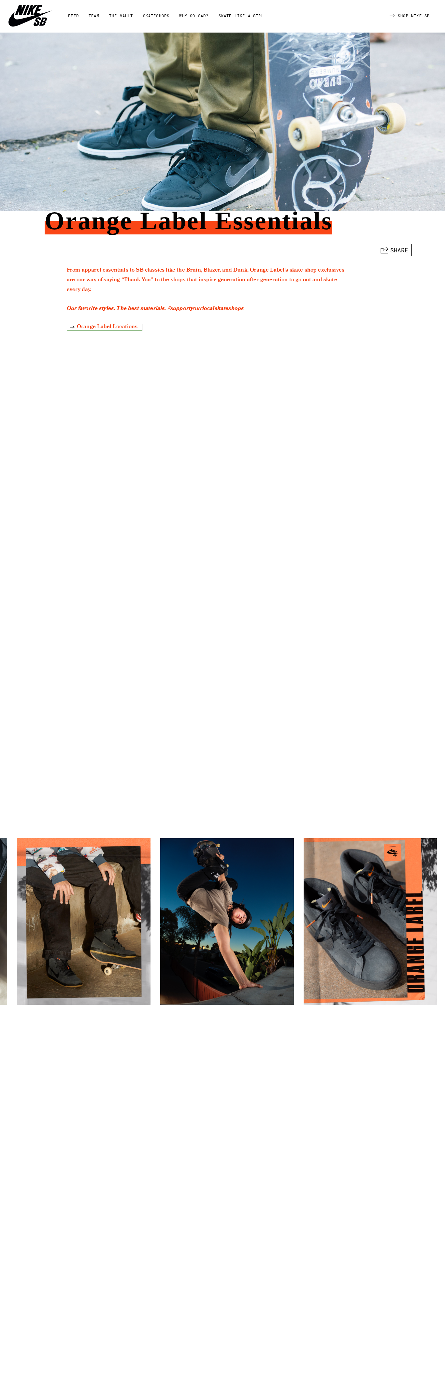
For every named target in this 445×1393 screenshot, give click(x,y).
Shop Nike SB (414, 15)
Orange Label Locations (107, 327)
